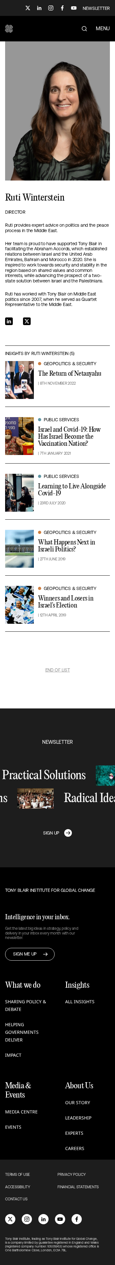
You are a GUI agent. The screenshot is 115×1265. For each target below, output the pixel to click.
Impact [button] (13, 1055)
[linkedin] (43, 1219)
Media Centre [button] (21, 1112)
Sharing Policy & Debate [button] (25, 1005)
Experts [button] (74, 1133)
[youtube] (60, 1219)
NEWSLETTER (96, 8)
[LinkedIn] (39, 8)
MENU (103, 28)
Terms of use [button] (17, 1174)
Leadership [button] (78, 1118)
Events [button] (13, 1127)
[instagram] (27, 1219)
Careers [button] (74, 1148)
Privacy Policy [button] (71, 1174)
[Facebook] (62, 8)
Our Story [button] (77, 1102)
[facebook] (77, 1219)
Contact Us (16, 1199)
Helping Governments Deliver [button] (22, 1032)
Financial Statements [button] (78, 1187)
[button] (9, 28)
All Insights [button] (80, 1001)
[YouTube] (74, 8)
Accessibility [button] (17, 1187)
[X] (28, 8)
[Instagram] (51, 8)
